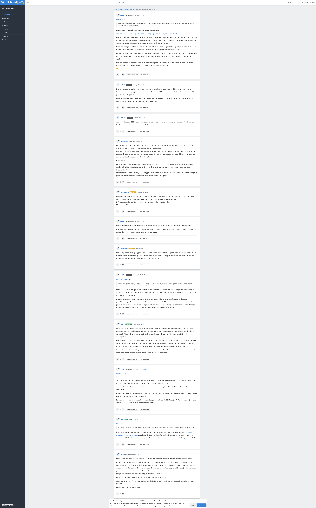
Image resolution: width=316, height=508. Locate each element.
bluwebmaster (124, 192)
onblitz (122, 454)
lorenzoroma (124, 248)
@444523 (119, 423)
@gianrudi (119, 373)
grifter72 (123, 118)
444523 (122, 15)
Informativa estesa (174, 506)
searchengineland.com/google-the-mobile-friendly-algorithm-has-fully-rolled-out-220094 (147, 34)
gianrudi (123, 324)
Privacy (3, 504)
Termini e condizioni (9, 504)
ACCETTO (202, 505)
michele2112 (124, 141)
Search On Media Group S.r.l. (10, 505)
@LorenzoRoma (122, 279)
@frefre (119, 19)
